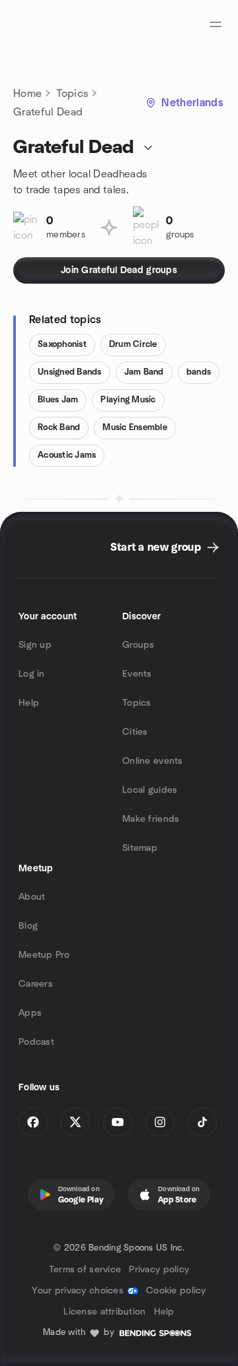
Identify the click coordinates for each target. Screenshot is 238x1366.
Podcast (36, 1042)
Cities (135, 732)
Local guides (149, 790)
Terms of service (85, 1269)
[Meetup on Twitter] (75, 1121)
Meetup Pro (44, 955)
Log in (32, 674)
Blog (28, 926)
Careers (36, 984)
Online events (152, 761)
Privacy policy (159, 1269)
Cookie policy (176, 1290)
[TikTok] (202, 1121)
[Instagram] (160, 1121)
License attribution (104, 1312)
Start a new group (155, 547)
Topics (72, 93)
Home (27, 93)
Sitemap (139, 848)
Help (29, 703)
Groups (138, 645)
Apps (30, 1013)
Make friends (150, 819)
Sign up (35, 645)
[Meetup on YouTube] (117, 1121)
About (32, 897)
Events (137, 674)
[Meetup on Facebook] (33, 1121)
